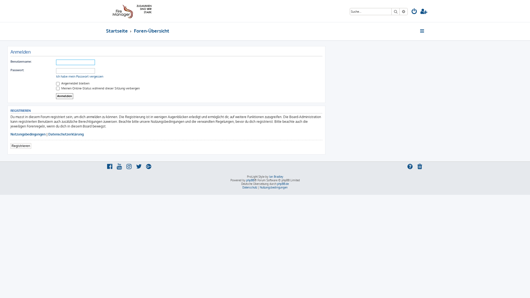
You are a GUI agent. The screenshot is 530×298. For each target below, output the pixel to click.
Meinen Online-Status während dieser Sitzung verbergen (100, 88)
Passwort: (17, 70)
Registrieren (21, 146)
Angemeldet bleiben (74, 83)
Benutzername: (20, 61)
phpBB (250, 180)
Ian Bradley (276, 176)
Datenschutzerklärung (66, 134)
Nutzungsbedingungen (28, 134)
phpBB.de (283, 183)
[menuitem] (414, 12)
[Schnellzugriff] (422, 31)
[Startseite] (131, 11)
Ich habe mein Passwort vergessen (79, 76)
